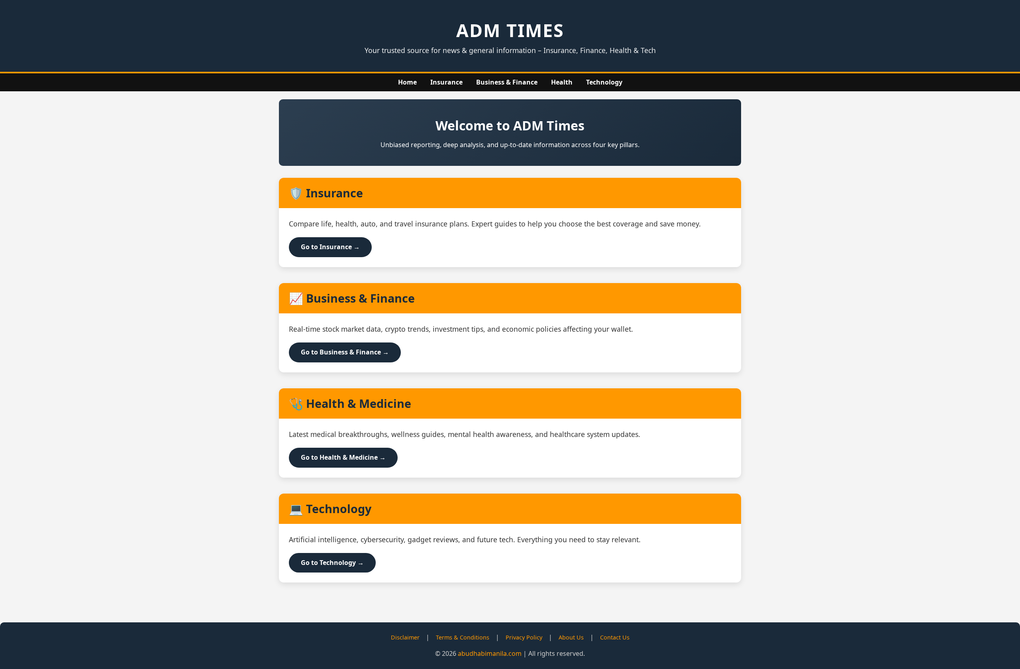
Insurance (446, 82)
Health (562, 82)
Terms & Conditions (462, 637)
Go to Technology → (332, 562)
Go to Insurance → (330, 246)
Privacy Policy (524, 637)
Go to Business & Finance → (345, 352)
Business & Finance (506, 82)
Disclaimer (405, 637)
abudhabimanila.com (490, 653)
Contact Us (615, 637)
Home (407, 82)
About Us (571, 637)
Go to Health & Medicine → (343, 457)
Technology (604, 82)
